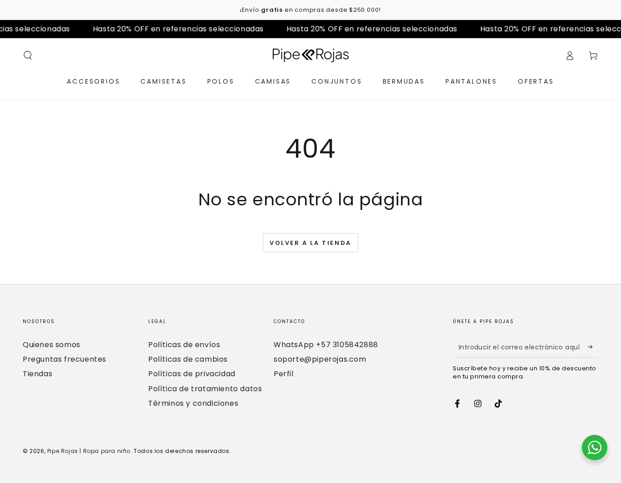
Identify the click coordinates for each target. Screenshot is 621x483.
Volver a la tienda (310, 243)
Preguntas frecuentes (64, 359)
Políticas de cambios (188, 359)
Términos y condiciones (193, 403)
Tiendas (37, 373)
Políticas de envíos (184, 344)
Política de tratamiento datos (205, 388)
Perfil (284, 373)
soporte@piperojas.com (320, 359)
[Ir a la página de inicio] (311, 55)
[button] (28, 55)
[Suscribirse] (593, 347)
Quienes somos (51, 344)
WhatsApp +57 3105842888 (326, 344)
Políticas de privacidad (191, 373)
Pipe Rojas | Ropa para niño (88, 451)
